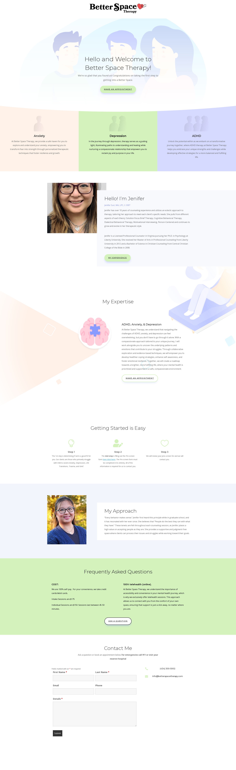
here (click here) (109, 459)
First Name (60, 672)
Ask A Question (118, 621)
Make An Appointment (118, 89)
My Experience (117, 258)
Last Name (102, 672)
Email (56, 685)
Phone (98, 685)
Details (58, 698)
